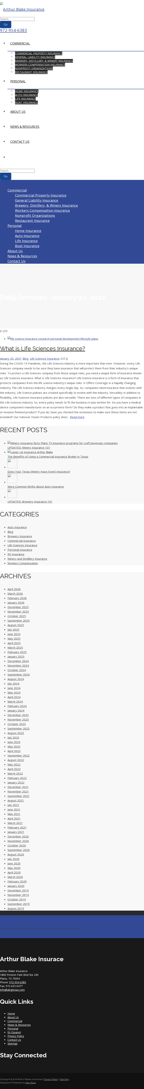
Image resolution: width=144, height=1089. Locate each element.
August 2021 (16, 800)
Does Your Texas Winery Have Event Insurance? (39, 471)
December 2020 (18, 836)
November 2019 (18, 895)
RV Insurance (16, 554)
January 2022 (16, 782)
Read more (77, 417)
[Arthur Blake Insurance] (22, 9)
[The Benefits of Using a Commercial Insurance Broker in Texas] (30, 452)
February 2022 (17, 778)
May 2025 (14, 638)
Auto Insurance (26, 95)
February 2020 (17, 881)
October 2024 (17, 670)
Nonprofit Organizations (34, 68)
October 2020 (17, 845)
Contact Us (19, 142)
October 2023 (17, 724)
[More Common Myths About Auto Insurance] (12, 482)
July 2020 (13, 859)
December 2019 (18, 890)
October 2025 (17, 616)
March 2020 (15, 877)
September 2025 (19, 620)
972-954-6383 (13, 30)
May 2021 (14, 814)
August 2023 (16, 733)
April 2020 (14, 872)
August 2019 (16, 908)
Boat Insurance (26, 102)
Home (11, 1013)
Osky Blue (30, 1082)
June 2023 (14, 742)
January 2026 (16, 602)
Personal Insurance (20, 550)
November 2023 (18, 719)
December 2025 (18, 607)
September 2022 (19, 755)
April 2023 (14, 751)
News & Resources (24, 127)
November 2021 (18, 791)
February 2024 (17, 706)
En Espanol (14, 1032)
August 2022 (16, 760)
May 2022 (14, 764)
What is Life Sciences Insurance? (42, 348)
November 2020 (18, 841)
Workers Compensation (23, 563)
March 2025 (15, 647)
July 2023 (13, 737)
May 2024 (14, 692)
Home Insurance (26, 91)
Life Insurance (25, 98)
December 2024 (18, 661)
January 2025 (16, 656)
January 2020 (16, 886)
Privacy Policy (16, 1036)
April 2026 (14, 589)
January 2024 (16, 710)
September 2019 (19, 904)
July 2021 (13, 805)
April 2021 (14, 818)
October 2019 (17, 899)
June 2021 (14, 809)
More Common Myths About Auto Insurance (36, 486)
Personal (18, 81)
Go (6, 24)
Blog (25, 358)
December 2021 (18, 787)
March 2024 (15, 701)
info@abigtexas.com (12, 990)
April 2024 (14, 697)
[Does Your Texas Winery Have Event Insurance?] (12, 467)
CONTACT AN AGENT (14, 936)
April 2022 (14, 769)
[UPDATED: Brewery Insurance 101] (12, 497)
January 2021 (16, 832)
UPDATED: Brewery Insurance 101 (30, 501)
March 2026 (15, 593)
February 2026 (17, 598)
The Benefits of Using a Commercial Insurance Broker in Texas (48, 456)
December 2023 (18, 715)
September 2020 (19, 850)
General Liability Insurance (35, 57)
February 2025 (17, 652)
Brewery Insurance (20, 536)
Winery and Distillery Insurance (27, 559)
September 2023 (19, 728)
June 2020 (14, 863)
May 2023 (14, 746)
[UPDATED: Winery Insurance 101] (63, 443)
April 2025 (14, 643)
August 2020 (16, 854)
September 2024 (19, 674)
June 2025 (14, 634)
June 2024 (14, 688)
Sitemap (12, 1043)
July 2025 (13, 629)
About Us (18, 112)
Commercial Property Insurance (38, 53)
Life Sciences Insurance (45, 358)
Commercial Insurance (22, 541)
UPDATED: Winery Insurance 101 (29, 447)
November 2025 (18, 611)
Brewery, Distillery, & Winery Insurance (44, 61)
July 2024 (13, 683)
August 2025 (16, 625)
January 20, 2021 (11, 358)
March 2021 (15, 823)
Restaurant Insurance (31, 72)
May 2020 (14, 868)
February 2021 (17, 827)
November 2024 (18, 665)
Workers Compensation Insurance (40, 64)
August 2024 (16, 679)
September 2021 (19, 796)
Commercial (20, 43)
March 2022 (15, 773)
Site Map (64, 1079)
